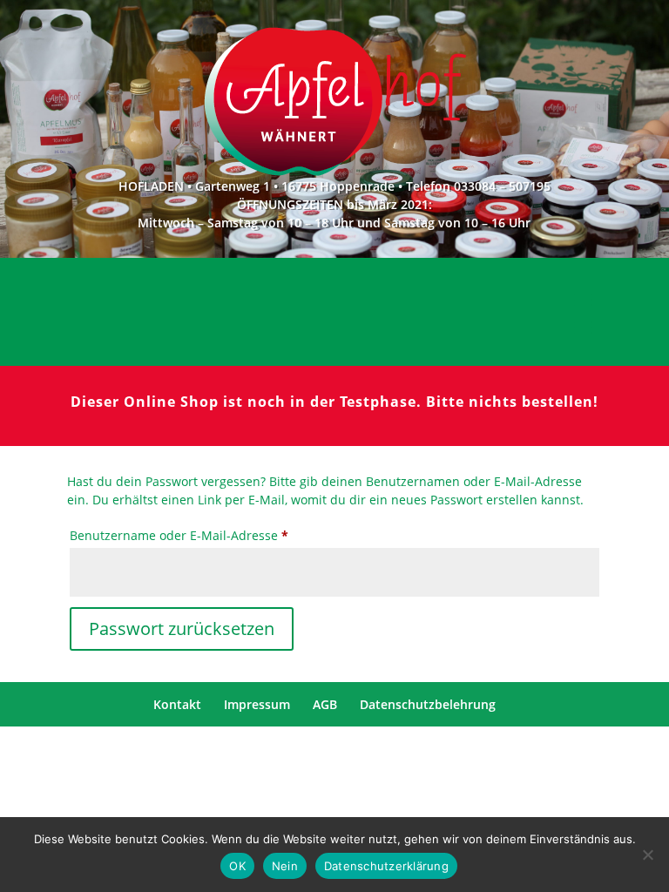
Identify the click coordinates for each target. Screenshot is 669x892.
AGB (325, 704)
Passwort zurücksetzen (181, 628)
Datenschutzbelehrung (428, 704)
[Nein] (647, 854)
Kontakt (177, 704)
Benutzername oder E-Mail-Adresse (213, 535)
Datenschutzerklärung (386, 866)
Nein (285, 866)
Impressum (257, 704)
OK (237, 866)
